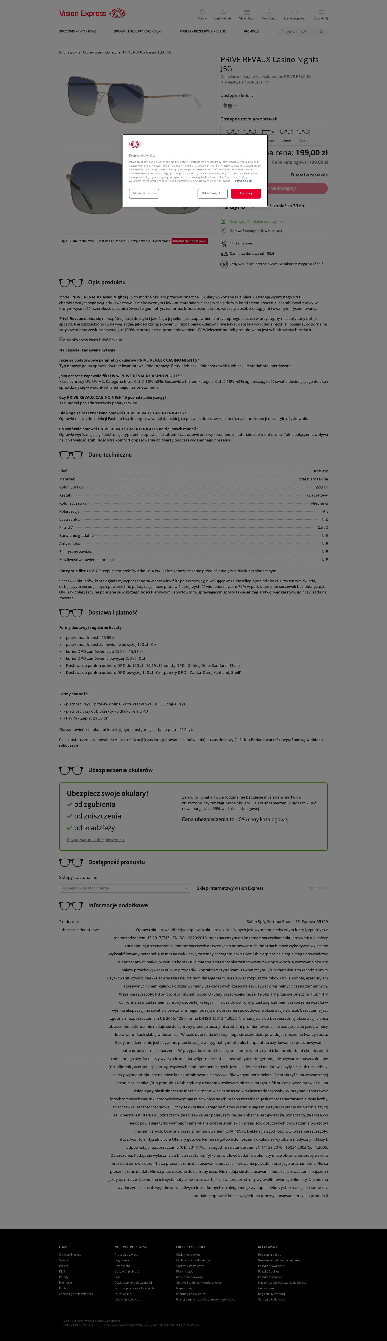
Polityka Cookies (243, 181)
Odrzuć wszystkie (212, 193)
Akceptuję (246, 193)
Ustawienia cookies (144, 193)
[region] (195, 170)
